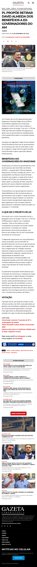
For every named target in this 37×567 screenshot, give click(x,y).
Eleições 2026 (7, 399)
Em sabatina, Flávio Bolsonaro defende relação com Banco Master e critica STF (17, 401)
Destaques (6, 364)
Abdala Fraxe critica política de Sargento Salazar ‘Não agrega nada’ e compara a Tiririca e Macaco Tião (18, 464)
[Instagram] (5, 526)
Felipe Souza (6, 352)
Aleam (8, 350)
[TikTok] (8, 526)
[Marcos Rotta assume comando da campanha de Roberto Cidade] (18, 480)
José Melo (14, 352)
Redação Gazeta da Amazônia (19, 37)
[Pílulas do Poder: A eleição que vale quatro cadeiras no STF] (18, 424)
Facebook (18, 338)
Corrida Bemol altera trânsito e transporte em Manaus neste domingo (16, 377)
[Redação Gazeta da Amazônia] (3, 37)
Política (13, 8)
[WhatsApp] (16, 41)
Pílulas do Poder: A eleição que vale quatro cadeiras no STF (17, 436)
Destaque (6, 375)
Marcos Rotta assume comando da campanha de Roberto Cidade (18, 492)
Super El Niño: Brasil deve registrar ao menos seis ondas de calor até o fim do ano (17, 389)
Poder (8, 8)
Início (3, 8)
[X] (8, 41)
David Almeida (15, 350)
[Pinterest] (12, 41)
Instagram (21, 336)
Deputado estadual (27, 350)
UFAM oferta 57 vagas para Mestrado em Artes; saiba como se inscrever (17, 366)
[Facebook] (3, 41)
